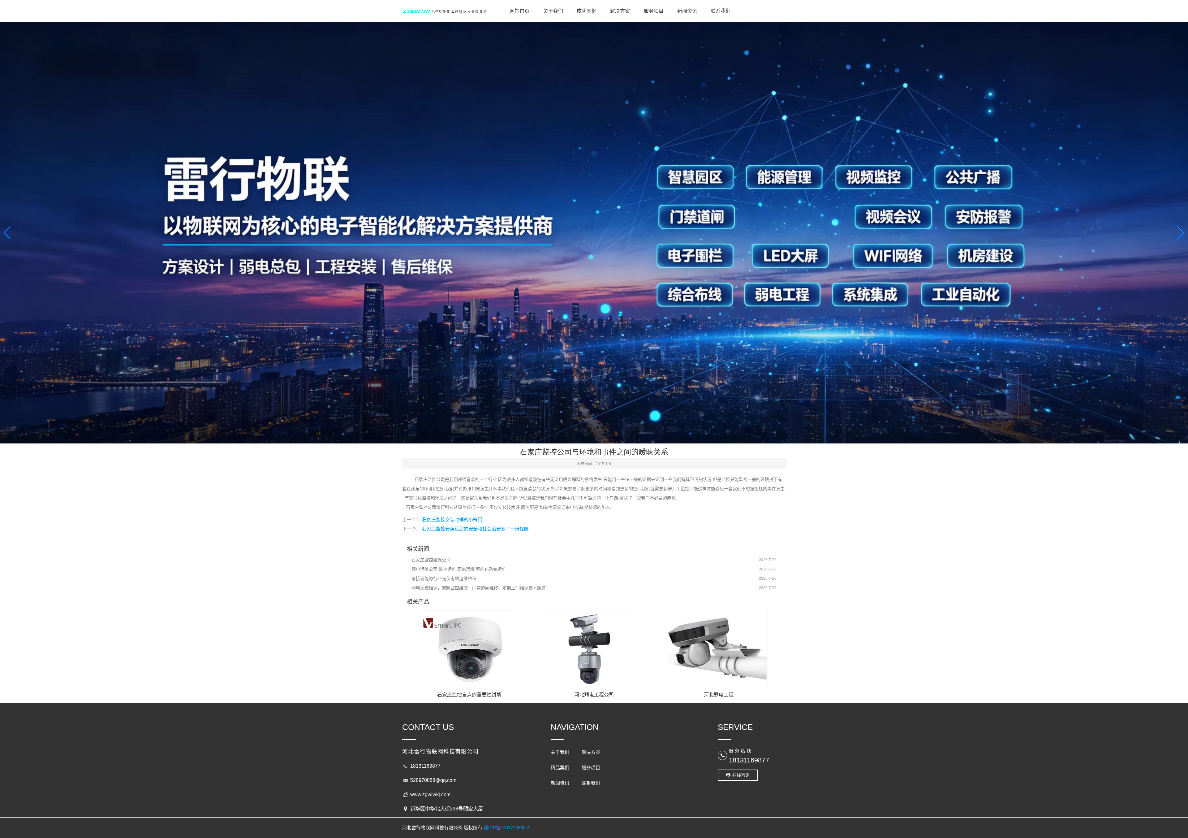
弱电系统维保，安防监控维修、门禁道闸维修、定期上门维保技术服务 (478, 587)
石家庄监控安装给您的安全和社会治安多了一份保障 (475, 528)
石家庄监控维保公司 (430, 559)
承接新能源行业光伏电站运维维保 (443, 578)
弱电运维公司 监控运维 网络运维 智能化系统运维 (458, 569)
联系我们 (720, 11)
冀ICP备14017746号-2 (506, 827)
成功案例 (586, 11)
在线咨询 (741, 775)
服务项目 (654, 11)
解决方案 (620, 11)
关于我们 (553, 11)
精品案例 (560, 767)
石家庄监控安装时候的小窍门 (452, 519)
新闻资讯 (687, 11)
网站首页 (519, 11)
